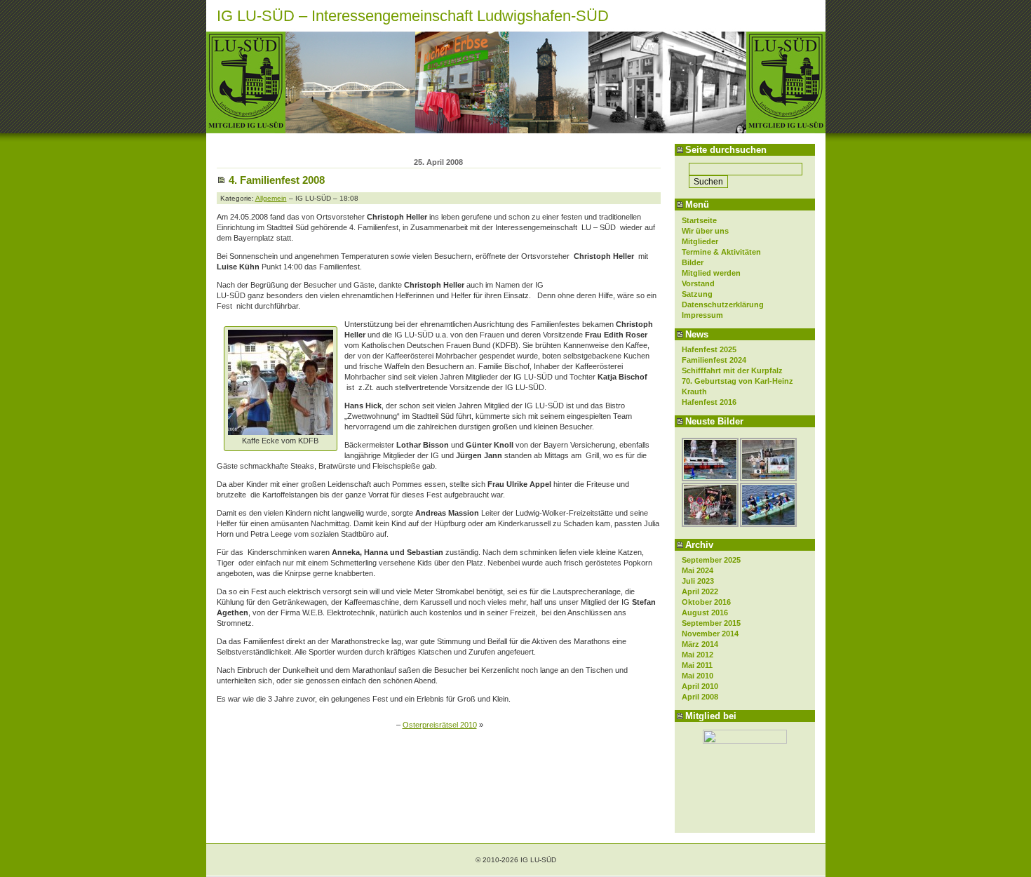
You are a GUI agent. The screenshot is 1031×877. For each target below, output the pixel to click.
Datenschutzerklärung (723, 304)
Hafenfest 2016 (709, 402)
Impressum (702, 315)
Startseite (699, 220)
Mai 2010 (697, 675)
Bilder (692, 262)
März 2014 (700, 644)
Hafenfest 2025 (709, 349)
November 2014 (710, 633)
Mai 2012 (697, 654)
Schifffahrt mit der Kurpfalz (732, 370)
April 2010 (700, 686)
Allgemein (271, 198)
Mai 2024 (697, 570)
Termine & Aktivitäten (721, 252)
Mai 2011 (697, 665)
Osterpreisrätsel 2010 (440, 725)
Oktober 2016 (706, 602)
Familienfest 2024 (714, 360)
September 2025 (711, 560)
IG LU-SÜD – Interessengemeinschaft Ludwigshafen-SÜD (413, 16)
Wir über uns (705, 231)
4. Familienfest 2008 (277, 180)
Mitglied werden (711, 273)
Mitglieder (700, 241)
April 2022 (700, 591)
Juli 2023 (698, 581)
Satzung (697, 294)
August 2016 (705, 612)
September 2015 (711, 623)
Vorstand (698, 283)
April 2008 (700, 696)
